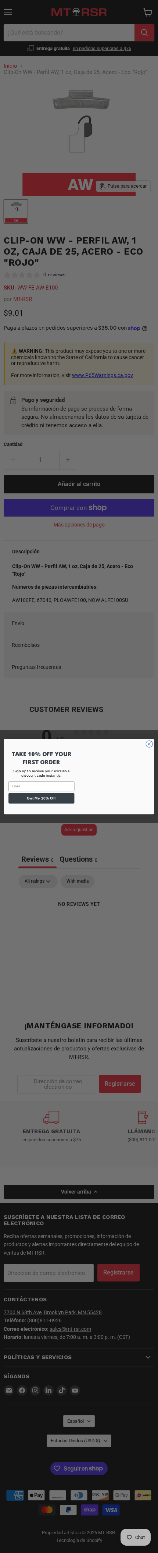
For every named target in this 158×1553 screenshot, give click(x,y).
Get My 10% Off (41, 798)
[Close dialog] (149, 743)
